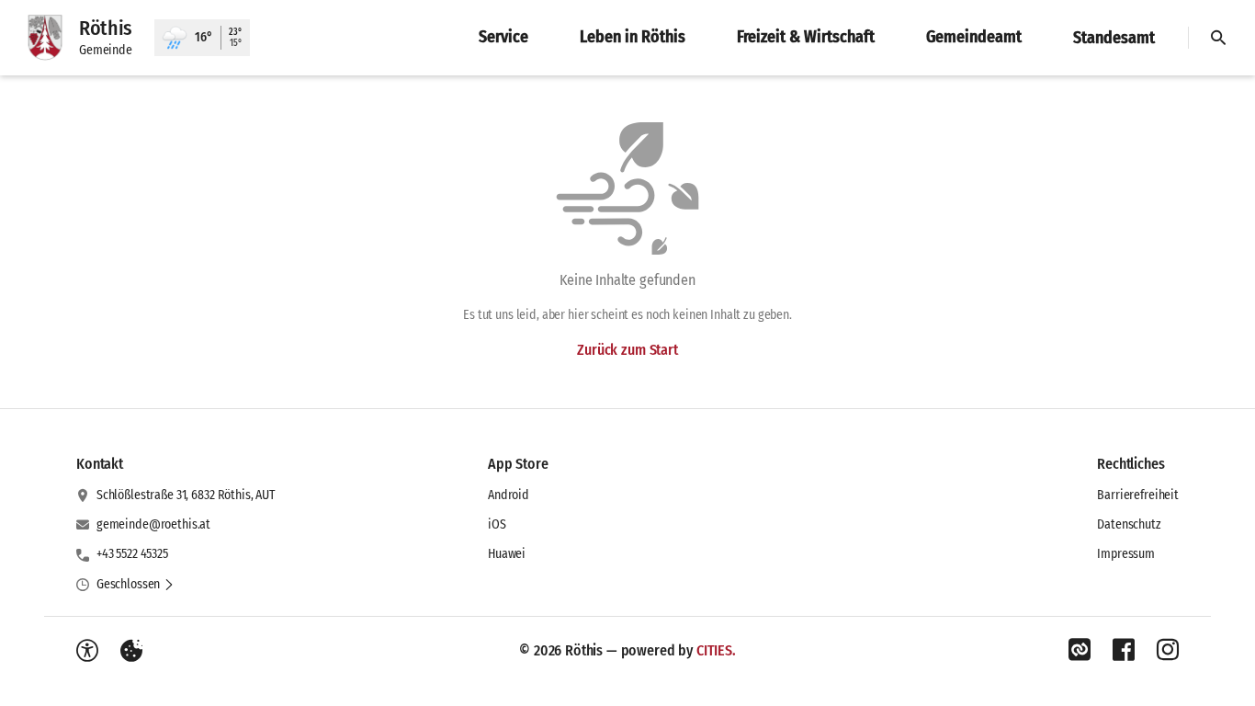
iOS (497, 524)
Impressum (1126, 554)
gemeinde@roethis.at (153, 524)
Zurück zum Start (627, 350)
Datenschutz (1128, 524)
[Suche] (1218, 37)
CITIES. (716, 650)
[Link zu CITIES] (1079, 650)
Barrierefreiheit (1138, 495)
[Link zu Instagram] (1168, 650)
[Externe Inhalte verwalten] (131, 651)
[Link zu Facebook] (1124, 650)
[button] (135, 584)
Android (508, 495)
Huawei (507, 554)
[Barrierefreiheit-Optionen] (87, 651)
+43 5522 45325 (132, 554)
